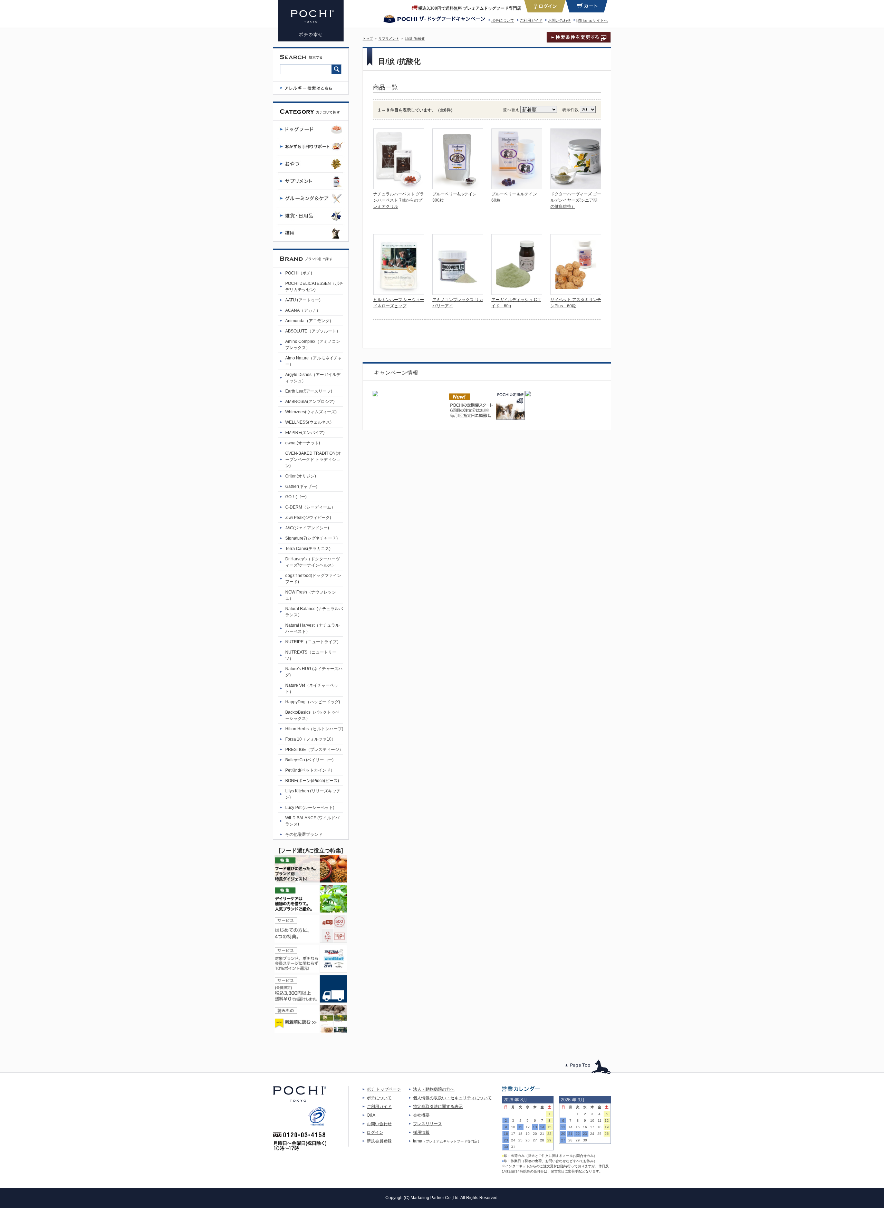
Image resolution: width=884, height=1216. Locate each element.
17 (513, 1134)
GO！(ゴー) (296, 496)
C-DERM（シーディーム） (310, 507)
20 (535, 1134)
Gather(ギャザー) (301, 486)
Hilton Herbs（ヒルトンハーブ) (314, 728)
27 (535, 1140)
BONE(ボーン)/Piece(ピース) (312, 780)
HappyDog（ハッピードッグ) (312, 701)
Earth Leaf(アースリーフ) (308, 391)
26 (528, 1140)
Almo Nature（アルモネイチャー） (313, 361)
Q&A (371, 1115)
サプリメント (388, 38)
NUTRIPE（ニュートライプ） (313, 641)
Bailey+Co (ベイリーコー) (309, 759)
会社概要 (421, 1115)
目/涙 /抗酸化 (415, 38)
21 (542, 1134)
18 (520, 1134)
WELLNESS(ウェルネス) (308, 422)
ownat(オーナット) (302, 443)
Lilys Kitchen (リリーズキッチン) (312, 794)
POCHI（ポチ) (298, 273)
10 (513, 1127)
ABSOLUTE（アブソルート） (312, 331)
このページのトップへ (588, 1067)
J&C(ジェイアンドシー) (307, 527)
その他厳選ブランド (304, 834)
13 (535, 1127)
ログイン (375, 1132)
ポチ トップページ (384, 1089)
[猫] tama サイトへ (592, 20)
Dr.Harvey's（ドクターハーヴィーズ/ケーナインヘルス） (312, 562)
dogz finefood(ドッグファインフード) (313, 578)
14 (542, 1127)
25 (520, 1140)
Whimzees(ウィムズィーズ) (311, 411)
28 (542, 1140)
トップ (368, 38)
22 (549, 1134)
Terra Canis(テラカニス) (307, 548)
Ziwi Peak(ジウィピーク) (308, 517)
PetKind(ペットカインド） (310, 770)
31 (513, 1147)
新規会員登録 (379, 1141)
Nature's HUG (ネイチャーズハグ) (314, 671)
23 (506, 1140)
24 (513, 1140)
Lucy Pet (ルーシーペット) (309, 807)
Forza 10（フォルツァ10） (310, 739)
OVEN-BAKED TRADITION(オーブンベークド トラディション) (313, 459)
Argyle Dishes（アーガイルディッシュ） (312, 377)
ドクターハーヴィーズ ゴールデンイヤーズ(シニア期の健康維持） (575, 200)
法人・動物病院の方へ (433, 1089)
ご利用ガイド (531, 20)
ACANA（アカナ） (302, 310)
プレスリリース (427, 1123)
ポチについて (502, 20)
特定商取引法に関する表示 (438, 1106)
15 (549, 1127)
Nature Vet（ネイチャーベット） (311, 688)
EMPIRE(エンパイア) (305, 432)
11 (520, 1127)
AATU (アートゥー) (302, 300)
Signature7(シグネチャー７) (311, 538)
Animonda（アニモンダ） (309, 320)
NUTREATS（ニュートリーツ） (310, 655)
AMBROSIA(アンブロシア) (310, 401)
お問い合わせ (559, 20)
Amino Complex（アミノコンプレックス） (312, 344)
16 (506, 1134)
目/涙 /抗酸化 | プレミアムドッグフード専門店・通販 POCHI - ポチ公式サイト (311, 20)
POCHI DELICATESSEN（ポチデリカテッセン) (314, 286)
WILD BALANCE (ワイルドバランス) (312, 821)
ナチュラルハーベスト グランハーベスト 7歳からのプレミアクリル (398, 200)
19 (528, 1134)
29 (549, 1140)
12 (528, 1127)
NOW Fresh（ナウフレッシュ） (310, 595)
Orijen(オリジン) (300, 476)
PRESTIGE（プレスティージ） (314, 749)
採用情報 (421, 1132)
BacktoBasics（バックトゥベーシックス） (312, 715)
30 (506, 1147)
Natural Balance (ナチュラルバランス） (314, 611)
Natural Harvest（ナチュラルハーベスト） (312, 628)
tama (447, 1141)
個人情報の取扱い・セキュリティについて (452, 1098)
